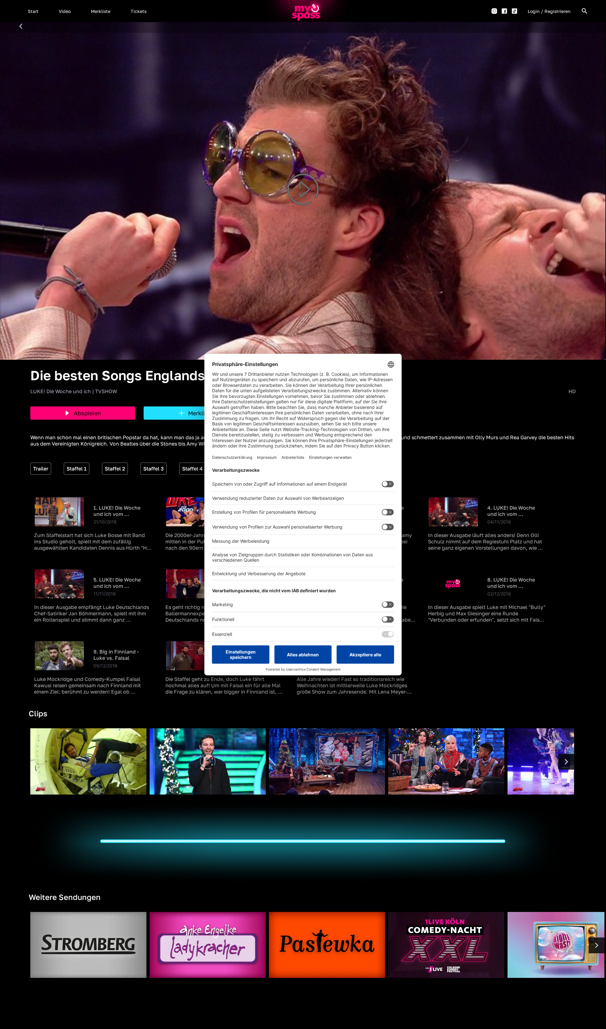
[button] (33, 11)
